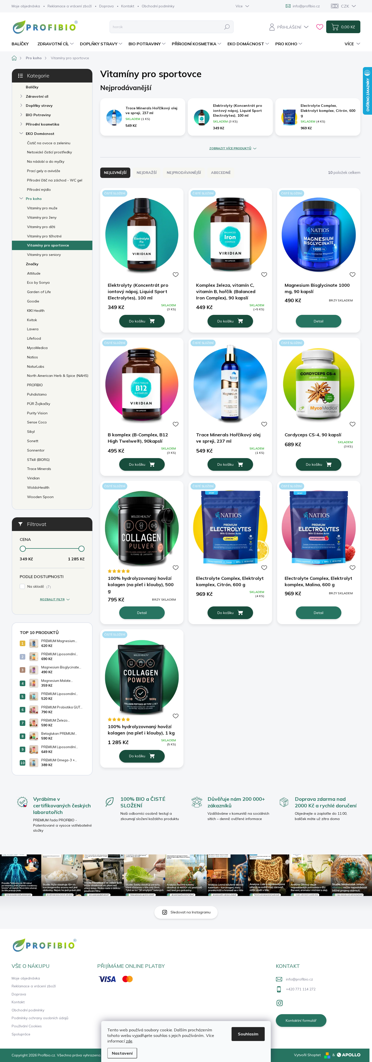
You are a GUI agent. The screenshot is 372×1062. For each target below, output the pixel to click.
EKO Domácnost (40, 133)
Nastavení (122, 1053)
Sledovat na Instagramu (191, 912)
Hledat (227, 27)
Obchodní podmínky (158, 6)
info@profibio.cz (299, 979)
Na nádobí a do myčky (45, 161)
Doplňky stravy (39, 105)
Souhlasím (248, 1033)
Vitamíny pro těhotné (44, 236)
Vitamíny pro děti (41, 226)
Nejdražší (147, 172)
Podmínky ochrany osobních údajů (40, 1018)
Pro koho (34, 198)
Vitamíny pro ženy (41, 217)
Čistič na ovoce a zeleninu (48, 143)
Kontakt (127, 6)
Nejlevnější (115, 172)
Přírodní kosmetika (42, 124)
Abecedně (221, 172)
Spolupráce (21, 1034)
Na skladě (38, 586)
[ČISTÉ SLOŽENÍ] (142, 235)
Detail (318, 321)
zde (129, 1041)
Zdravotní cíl (37, 96)
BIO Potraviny (38, 115)
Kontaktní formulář (301, 1020)
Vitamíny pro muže (42, 208)
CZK (345, 6)
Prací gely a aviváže (43, 171)
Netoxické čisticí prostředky (49, 152)
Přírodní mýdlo (39, 189)
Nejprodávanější (184, 172)
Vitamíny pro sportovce (48, 245)
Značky (32, 264)
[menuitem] (22, 43)
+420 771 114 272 (301, 989)
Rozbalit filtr (52, 599)
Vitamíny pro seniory (44, 254)
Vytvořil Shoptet (307, 1055)
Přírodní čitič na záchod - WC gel (54, 180)
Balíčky (32, 87)
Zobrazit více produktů (230, 148)
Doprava (106, 6)
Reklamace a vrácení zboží (70, 6)
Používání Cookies (27, 1026)
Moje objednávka (26, 6)
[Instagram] (279, 1002)
